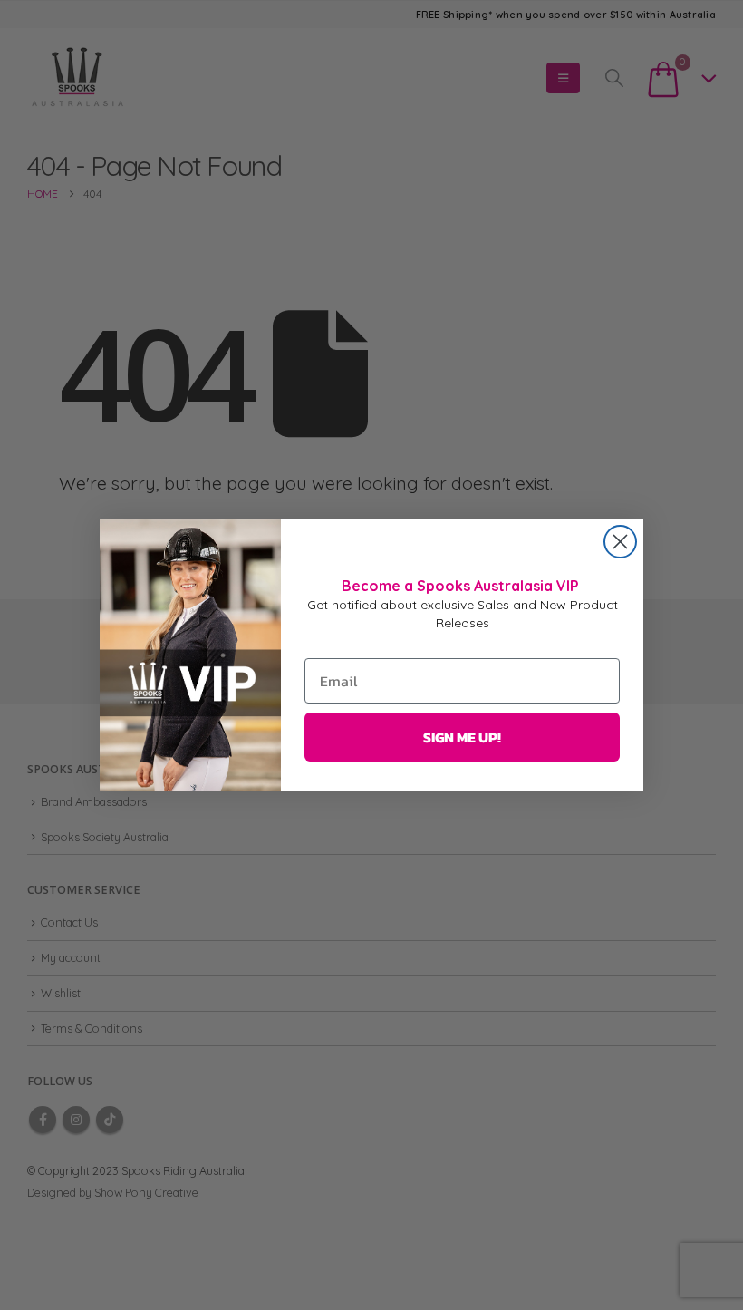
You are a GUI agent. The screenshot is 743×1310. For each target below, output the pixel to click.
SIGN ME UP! (462, 737)
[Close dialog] (620, 542)
